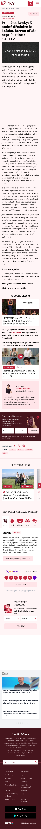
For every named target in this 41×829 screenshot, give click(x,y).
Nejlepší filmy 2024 (20, 738)
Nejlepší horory (31, 738)
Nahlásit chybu (10, 799)
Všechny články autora (24, 391)
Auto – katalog (32, 743)
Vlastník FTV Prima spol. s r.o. (11, 795)
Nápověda (24, 790)
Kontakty (24, 782)
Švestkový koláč (20, 755)
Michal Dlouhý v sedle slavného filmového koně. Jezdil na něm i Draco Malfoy (17, 495)
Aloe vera (28, 748)
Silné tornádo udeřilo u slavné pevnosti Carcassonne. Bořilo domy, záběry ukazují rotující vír (20, 713)
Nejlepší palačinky (27, 753)
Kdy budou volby (9, 743)
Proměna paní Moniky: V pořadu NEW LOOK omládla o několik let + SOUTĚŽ (19, 373)
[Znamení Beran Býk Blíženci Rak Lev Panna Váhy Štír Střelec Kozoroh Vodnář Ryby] (21, 431)
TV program (10, 740)
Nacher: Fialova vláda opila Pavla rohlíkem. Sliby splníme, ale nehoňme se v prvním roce (20, 691)
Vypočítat (20, 626)
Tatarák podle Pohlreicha (17, 748)
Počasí (32, 740)
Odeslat (34, 431)
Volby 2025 (23, 745)
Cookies (7, 790)
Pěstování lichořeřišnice (14, 750)
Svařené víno (31, 745)
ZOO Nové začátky (21, 743)
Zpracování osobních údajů (26, 786)
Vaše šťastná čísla (31, 571)
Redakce (23, 794)
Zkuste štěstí (20, 585)
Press (22, 775)
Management (25, 771)
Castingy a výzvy (26, 778)
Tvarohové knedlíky (14, 753)
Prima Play (16, 332)
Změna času (19, 740)
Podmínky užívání (11, 785)
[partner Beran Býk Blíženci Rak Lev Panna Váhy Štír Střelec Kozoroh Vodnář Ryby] (29, 618)
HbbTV (7, 782)
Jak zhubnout (9, 738)
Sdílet (32, 14)
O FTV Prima (9, 771)
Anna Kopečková (8, 19)
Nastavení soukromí (24, 800)
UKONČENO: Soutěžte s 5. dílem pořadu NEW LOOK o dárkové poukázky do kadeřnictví (18, 321)
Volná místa (9, 775)
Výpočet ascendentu (28, 750)
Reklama (8, 778)
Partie (26, 740)
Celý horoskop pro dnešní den (18, 559)
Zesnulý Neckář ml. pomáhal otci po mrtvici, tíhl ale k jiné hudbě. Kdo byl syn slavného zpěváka (20, 702)
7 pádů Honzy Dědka (12, 745)
